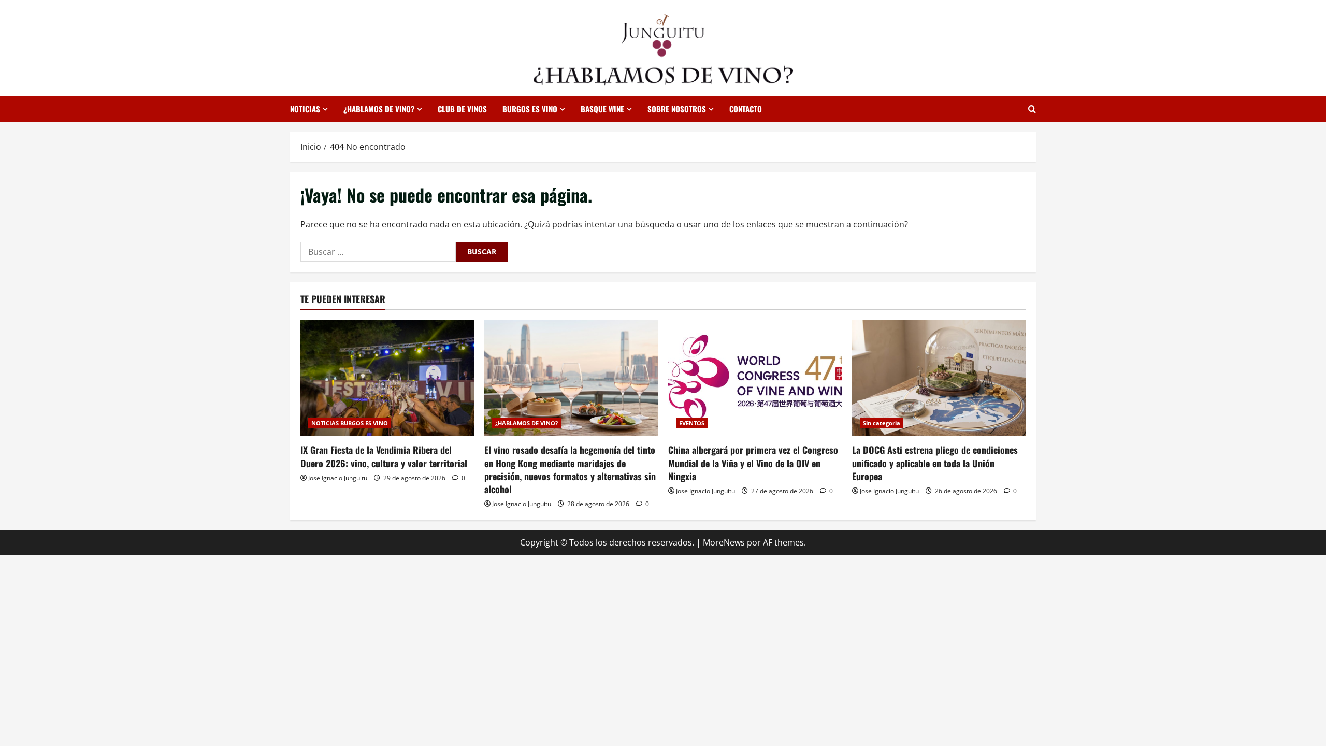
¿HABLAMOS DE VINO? (378, 108)
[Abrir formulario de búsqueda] (1032, 109)
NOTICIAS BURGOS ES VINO (349, 423)
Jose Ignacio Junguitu (337, 478)
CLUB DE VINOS (462, 108)
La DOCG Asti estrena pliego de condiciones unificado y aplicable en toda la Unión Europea (935, 462)
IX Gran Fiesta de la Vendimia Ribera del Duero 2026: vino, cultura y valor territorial (383, 456)
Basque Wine (602, 108)
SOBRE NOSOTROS (676, 108)
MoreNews (724, 542)
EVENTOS (691, 423)
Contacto (745, 108)
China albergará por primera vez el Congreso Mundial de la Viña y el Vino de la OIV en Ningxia (753, 462)
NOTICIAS (305, 108)
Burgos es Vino (529, 108)
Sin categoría (881, 423)
